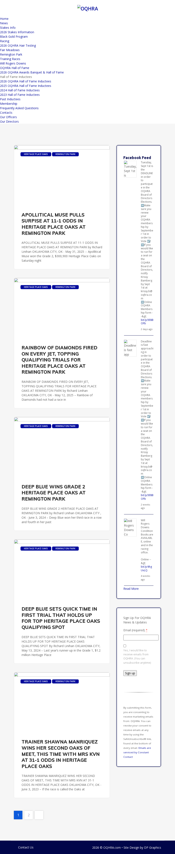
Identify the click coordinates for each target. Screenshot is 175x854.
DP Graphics (152, 847)
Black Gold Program (14, 36)
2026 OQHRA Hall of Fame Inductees (25, 81)
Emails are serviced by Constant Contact (137, 752)
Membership (8, 104)
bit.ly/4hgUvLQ (146, 568)
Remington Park (11, 54)
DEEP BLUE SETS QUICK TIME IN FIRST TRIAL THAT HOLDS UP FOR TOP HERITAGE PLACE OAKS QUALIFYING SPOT (61, 618)
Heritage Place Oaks (36, 154)
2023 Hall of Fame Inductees (20, 95)
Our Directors (9, 121)
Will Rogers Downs (13, 63)
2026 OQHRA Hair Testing (18, 45)
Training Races (10, 59)
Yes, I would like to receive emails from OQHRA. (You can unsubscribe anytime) (137, 656)
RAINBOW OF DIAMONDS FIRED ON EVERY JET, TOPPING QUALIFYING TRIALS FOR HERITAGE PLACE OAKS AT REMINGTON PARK (59, 360)
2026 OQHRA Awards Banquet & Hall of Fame (32, 72)
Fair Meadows (10, 50)
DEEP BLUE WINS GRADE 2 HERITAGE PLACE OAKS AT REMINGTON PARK (54, 493)
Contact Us (26, 847)
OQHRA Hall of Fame (14, 68)
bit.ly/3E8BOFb (147, 321)
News (4, 23)
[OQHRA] (87, 7)
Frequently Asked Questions (19, 108)
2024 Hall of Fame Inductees (20, 90)
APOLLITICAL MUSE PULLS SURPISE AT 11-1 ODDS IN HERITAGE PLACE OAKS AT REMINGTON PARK (54, 224)
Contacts (6, 113)
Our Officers (8, 117)
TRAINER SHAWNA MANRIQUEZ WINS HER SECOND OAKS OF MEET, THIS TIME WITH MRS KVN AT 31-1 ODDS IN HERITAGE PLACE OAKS (61, 754)
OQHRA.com (112, 847)
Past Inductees (10, 99)
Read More (131, 589)
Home (4, 19)
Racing (4, 41)
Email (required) (135, 630)
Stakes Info (8, 28)
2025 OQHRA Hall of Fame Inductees (25, 86)
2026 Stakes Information (17, 32)
